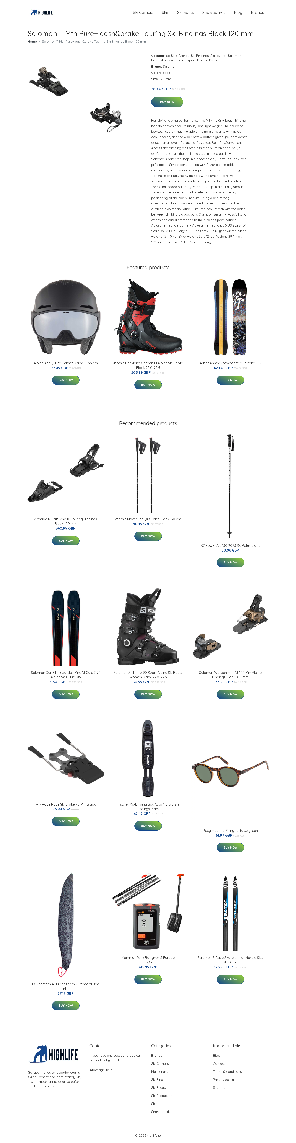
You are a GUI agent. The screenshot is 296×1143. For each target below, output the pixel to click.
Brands (257, 12)
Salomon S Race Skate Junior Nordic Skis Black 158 (230, 959)
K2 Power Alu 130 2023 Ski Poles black (230, 545)
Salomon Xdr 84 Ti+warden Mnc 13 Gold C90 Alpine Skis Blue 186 (66, 674)
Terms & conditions (227, 1072)
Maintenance (160, 1072)
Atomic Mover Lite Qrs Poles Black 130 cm (148, 519)
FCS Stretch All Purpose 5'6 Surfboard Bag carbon (65, 986)
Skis (165, 12)
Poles (155, 60)
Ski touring (218, 56)
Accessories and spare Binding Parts (189, 60)
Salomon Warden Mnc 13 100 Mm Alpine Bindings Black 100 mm (230, 674)
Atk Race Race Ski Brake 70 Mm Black (66, 804)
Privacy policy (223, 1080)
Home (32, 41)
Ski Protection (161, 1096)
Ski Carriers (143, 12)
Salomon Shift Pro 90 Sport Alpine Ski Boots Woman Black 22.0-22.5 (148, 674)
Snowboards (213, 12)
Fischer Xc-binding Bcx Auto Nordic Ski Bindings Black (148, 806)
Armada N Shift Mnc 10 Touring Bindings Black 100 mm (65, 521)
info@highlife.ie (100, 1070)
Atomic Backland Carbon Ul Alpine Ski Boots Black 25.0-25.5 (148, 365)
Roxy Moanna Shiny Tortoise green (230, 830)
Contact (219, 1063)
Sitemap (219, 1088)
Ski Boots (185, 12)
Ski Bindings (200, 56)
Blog (238, 12)
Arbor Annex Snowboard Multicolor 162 (230, 363)
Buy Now (167, 102)
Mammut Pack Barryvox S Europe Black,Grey (148, 959)
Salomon (234, 56)
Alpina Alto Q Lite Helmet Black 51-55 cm (66, 363)
